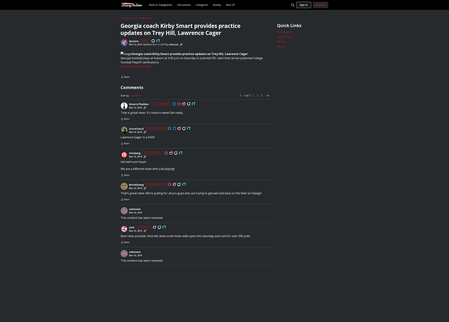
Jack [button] (132, 227)
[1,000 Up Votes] (189, 128)
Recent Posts (284, 36)
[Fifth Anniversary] (155, 227)
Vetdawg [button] (134, 153)
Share (125, 77)
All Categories (285, 32)
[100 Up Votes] (164, 227)
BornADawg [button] (136, 184)
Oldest (135, 95)
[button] (124, 42)
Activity (281, 41)
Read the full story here (136, 66)
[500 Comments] (184, 128)
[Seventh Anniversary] (174, 184)
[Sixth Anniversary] (171, 153)
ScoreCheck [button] (136, 128)
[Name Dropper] (179, 104)
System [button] (134, 41)
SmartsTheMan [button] (139, 104)
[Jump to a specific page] (267, 95)
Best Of (281, 46)
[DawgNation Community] (131, 5)
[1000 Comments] (189, 104)
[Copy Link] (181, 44)
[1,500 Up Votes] (181, 153)
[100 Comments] (160, 227)
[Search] (293, 5)
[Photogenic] (174, 104)
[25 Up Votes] (158, 41)
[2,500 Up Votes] (194, 104)
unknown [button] (173, 44)
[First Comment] (153, 41)
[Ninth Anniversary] (184, 104)
